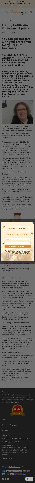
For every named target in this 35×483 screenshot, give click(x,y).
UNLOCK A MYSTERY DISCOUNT (17, 246)
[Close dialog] (33, 223)
